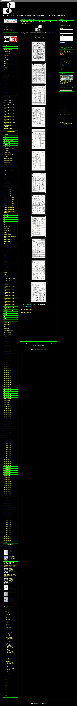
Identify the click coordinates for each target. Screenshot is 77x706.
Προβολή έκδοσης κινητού (38, 345)
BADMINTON (6, 336)
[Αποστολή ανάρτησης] (38, 304)
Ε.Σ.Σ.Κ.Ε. (6, 88)
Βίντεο (5, 71)
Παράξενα (5, 255)
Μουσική (5, 232)
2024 (6, 611)
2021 (6, 679)
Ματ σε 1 (5, 218)
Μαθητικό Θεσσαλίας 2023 (9, 199)
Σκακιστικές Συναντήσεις (8, 310)
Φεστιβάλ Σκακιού (7, 324)
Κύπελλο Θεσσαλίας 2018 (9, 162)
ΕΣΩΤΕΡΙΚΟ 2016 (7, 100)
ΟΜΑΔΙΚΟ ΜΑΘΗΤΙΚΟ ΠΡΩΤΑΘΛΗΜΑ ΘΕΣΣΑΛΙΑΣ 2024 (10, 651)
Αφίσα (5, 65)
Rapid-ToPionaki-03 (7, 410)
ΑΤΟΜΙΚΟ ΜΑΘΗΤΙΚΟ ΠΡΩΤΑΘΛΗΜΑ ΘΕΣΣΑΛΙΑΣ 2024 (12, 570)
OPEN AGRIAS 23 (7, 390)
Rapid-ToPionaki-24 (7, 449)
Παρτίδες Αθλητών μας (8, 260)
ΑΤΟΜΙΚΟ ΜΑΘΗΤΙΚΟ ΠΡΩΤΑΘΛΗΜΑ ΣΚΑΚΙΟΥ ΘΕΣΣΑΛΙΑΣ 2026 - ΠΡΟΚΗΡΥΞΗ (10, 581)
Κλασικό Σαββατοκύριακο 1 (9, 154)
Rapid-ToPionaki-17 (7, 435)
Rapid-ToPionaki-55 (7, 510)
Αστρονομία (6, 63)
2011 (6, 695)
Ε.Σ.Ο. (5, 86)
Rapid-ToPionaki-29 (7, 459)
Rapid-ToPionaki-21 (7, 443)
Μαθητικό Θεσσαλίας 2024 (9, 201)
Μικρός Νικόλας (7, 228)
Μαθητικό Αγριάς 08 (7, 193)
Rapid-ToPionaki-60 (7, 520)
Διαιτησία (5, 80)
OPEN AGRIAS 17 (27, 306)
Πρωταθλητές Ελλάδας (8, 280)
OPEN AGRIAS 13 (7, 370)
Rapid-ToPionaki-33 (7, 467)
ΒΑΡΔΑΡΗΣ (6, 67)
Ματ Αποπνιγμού (7, 216)
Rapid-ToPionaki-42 (7, 485)
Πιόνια (5, 264)
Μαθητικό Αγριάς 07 (7, 191)
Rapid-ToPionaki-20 (7, 441)
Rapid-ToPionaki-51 (7, 503)
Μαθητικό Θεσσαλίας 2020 (9, 197)
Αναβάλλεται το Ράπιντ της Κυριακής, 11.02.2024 (9, 656)
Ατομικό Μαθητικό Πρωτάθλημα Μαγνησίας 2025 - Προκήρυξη (12, 599)
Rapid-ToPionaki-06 (7, 416)
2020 (6, 680)
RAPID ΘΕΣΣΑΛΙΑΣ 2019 (8, 398)
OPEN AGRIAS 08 (7, 360)
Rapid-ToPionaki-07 (7, 418)
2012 (6, 693)
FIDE (5, 340)
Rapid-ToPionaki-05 (7, 414)
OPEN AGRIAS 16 (7, 376)
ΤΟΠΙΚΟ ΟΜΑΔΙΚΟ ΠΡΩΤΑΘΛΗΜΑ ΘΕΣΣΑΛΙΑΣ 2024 (10, 662)
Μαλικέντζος (6, 214)
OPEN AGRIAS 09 (7, 362)
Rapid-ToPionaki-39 (7, 479)
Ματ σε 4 (5, 224)
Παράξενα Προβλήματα (11, 551)
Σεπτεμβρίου (8, 617)
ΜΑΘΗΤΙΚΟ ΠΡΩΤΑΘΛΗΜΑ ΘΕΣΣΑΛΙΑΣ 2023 (9, 563)
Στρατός (5, 312)
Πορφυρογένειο (7, 266)
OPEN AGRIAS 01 (7, 346)
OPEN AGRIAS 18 (7, 380)
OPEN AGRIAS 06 (7, 356)
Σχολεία (5, 314)
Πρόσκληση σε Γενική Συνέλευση (10, 659)
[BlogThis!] (41, 304)
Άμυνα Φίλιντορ (7, 51)
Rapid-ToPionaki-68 (7, 536)
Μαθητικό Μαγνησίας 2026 (9, 209)
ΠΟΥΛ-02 (5, 272)
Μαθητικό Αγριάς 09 (7, 195)
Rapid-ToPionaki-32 (7, 465)
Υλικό (5, 320)
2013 (6, 692)
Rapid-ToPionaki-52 (7, 505)
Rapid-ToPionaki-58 (7, 516)
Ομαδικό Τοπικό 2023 (8, 241)
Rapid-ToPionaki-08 (7, 420)
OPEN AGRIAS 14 (7, 372)
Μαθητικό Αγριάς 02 (7, 181)
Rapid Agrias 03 (7, 404)
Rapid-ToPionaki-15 (7, 431)
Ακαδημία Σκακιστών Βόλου (9, 49)
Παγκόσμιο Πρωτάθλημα (8, 249)
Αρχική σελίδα (38, 343)
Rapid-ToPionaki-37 (7, 475)
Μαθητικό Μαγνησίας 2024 (9, 205)
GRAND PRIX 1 (7, 342)
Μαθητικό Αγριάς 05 (7, 187)
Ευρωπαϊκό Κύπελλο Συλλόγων (10, 131)
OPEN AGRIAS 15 (7, 374)
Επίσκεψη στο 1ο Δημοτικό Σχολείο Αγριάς (9, 642)
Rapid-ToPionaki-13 (7, 429)
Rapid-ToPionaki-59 (7, 518)
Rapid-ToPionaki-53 (7, 506)
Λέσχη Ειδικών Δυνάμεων (8, 170)
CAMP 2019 (6, 338)
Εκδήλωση (6, 90)
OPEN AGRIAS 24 (7, 392)
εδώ (36, 35)
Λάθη (5, 168)
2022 (6, 677)
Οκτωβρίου (8, 616)
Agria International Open (8, 330)
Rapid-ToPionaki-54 (7, 508)
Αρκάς (5, 61)
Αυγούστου (8, 619)
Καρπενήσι (6, 150)
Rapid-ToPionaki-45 (7, 491)
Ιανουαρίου (8, 673)
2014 (6, 690)
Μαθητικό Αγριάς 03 (7, 183)
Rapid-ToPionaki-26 (7, 453)
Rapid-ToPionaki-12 (7, 428)
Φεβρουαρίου (8, 627)
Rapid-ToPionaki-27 (7, 455)
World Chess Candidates (8, 544)
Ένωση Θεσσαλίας (7, 96)
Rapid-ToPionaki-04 (7, 412)
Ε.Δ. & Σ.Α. (6, 84)
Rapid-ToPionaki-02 (7, 408)
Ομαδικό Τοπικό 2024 (8, 243)
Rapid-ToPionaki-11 (7, 426)
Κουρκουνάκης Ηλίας (8, 158)
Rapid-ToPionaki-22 (7, 445)
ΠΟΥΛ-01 (5, 270)
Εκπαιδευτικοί (6, 92)
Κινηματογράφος (7, 152)
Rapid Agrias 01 (7, 400)
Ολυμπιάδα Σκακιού (7, 234)
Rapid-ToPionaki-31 (7, 463)
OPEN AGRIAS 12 (7, 368)
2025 (6, 609)
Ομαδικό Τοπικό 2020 (8, 239)
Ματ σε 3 (5, 222)
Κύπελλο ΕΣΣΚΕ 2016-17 (8, 160)
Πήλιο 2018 (6, 262)
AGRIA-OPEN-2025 (7, 332)
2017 (6, 685)
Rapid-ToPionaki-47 (7, 495)
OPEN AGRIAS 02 (7, 348)
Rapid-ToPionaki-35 (7, 471)
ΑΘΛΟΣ (5, 47)
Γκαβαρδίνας (6, 75)
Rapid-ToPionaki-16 (7, 433)
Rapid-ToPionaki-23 (7, 447)
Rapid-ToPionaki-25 (7, 451)
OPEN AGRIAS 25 (7, 394)
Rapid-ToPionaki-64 (7, 528)
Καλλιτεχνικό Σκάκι (7, 146)
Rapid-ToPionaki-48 (7, 497)
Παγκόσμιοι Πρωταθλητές (8, 251)
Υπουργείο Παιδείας (7, 322)
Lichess (5, 344)
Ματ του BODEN (7, 226)
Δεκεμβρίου (8, 612)
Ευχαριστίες (6, 134)
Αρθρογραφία (6, 59)
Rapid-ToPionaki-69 (7, 538)
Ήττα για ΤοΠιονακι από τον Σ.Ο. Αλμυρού (9, 630)
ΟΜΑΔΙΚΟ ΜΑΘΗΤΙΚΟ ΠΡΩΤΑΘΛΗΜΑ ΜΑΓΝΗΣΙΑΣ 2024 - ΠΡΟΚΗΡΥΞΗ (12, 587)
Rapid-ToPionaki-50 (7, 501)
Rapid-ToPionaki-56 (7, 512)
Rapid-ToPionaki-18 (7, 437)
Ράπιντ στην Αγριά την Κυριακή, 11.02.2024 (9, 666)
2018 (6, 684)
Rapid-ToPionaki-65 (7, 530)
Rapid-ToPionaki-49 (7, 499)
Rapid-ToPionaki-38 (7, 477)
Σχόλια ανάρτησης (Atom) (41, 349)
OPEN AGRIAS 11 (7, 366)
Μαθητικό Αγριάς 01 (7, 179)
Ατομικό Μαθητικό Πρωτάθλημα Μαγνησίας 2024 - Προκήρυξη (12, 558)
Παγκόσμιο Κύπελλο (7, 247)
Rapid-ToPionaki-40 (7, 481)
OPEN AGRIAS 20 (7, 384)
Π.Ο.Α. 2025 (6, 245)
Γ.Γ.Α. (5, 73)
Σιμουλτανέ (6, 284)
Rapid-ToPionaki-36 (7, 473)
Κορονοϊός (6, 156)
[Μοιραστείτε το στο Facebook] (43, 304)
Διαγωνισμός (6, 79)
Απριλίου (8, 624)
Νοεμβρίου (8, 614)
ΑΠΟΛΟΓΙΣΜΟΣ (7, 53)
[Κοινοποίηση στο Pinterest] (44, 304)
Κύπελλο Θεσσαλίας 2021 (9, 166)
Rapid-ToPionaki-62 (7, 524)
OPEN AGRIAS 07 (7, 358)
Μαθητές (5, 177)
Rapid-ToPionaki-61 (7, 522)
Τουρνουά (5, 318)
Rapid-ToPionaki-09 (7, 422)
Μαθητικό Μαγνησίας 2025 (9, 207)
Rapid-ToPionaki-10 (7, 424)
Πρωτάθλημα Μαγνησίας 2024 (9, 278)
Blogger (44, 703)
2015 (6, 689)
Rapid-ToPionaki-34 (7, 469)
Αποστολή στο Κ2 (7, 55)
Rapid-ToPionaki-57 (7, 514)
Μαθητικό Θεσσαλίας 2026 (9, 203)
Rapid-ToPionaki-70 (7, 540)
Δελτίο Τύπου (6, 77)
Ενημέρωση (6, 94)
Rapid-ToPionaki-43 (7, 487)
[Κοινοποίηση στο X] (42, 304)
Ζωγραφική (6, 138)
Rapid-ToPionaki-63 (7, 526)
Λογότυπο (6, 172)
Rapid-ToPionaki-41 (7, 483)
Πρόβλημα (6, 274)
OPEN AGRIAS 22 (7, 388)
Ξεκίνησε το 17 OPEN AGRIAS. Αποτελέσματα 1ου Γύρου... (10, 670)
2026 (6, 608)
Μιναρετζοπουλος (7, 230)
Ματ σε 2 (5, 220)
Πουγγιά (5, 268)
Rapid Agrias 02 (7, 402)
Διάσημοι (5, 82)
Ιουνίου (7, 621)
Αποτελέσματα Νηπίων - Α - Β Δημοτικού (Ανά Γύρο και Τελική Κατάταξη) (10, 575)
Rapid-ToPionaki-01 (7, 406)
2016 (6, 687)
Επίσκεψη (5, 98)
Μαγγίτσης (6, 174)
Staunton (5, 542)
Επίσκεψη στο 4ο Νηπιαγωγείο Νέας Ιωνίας (10, 638)
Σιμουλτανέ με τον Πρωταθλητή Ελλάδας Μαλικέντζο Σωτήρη (10, 566)
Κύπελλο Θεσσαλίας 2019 (9, 164)
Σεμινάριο (5, 282)
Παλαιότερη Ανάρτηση (51, 343)
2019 (6, 682)
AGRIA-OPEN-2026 (7, 334)
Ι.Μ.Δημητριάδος (7, 142)
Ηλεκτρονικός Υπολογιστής (9, 140)
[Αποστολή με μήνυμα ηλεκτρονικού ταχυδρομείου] (40, 304)
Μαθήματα (6, 176)
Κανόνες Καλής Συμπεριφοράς (9, 148)
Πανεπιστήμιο (6, 253)
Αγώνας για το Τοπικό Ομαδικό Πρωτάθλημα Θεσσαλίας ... (10, 634)
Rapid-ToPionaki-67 (7, 534)
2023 (6, 675)
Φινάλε (5, 326)
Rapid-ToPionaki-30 (7, 461)
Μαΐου (7, 622)
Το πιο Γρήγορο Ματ (12, 592)
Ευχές (5, 136)
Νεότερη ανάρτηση (25, 343)
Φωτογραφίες (6, 328)
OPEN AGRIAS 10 (7, 364)
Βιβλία (5, 69)
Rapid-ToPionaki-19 (7, 439)
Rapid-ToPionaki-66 (7, 532)
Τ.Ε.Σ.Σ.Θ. (6, 316)
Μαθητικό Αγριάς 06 (7, 189)
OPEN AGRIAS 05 (7, 354)
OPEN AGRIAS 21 (7, 386)
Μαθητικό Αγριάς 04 (7, 185)
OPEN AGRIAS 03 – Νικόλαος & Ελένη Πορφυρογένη (10, 351)
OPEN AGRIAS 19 (7, 382)
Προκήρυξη (6, 276)
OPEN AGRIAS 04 (7, 352)
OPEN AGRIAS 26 (7, 396)
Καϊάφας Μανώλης (7, 144)
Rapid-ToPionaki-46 (7, 493)
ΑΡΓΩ (5, 57)
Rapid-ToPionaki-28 (7, 457)
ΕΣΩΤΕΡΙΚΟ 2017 (7, 102)
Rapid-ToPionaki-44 (7, 489)
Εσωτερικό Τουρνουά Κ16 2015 (10, 128)
